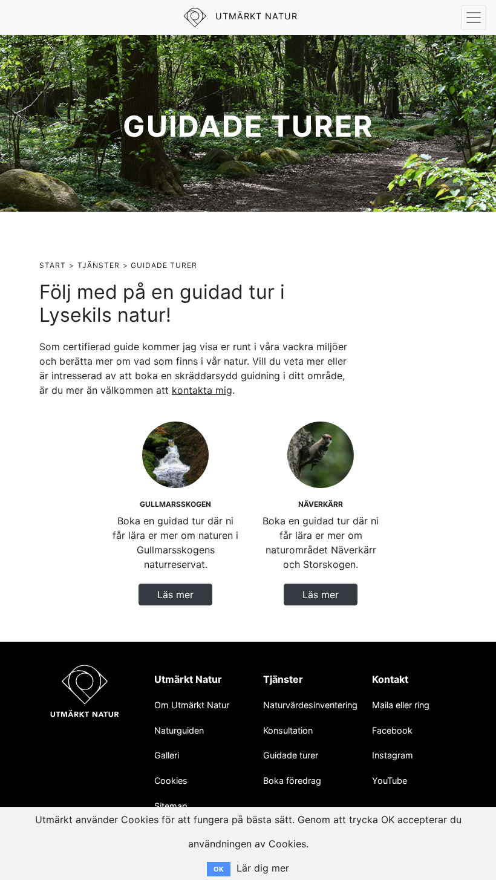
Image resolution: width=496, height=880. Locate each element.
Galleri (166, 755)
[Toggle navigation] (473, 17)
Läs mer (175, 594)
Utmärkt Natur (188, 679)
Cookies (171, 780)
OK (219, 869)
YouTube (389, 780)
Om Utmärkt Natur (191, 705)
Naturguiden (179, 730)
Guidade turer (290, 755)
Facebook (392, 730)
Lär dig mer (263, 868)
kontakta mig (202, 390)
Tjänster (98, 265)
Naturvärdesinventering (310, 705)
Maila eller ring (400, 705)
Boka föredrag (292, 780)
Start (52, 265)
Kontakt (390, 679)
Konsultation (288, 730)
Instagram (392, 755)
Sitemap (171, 806)
